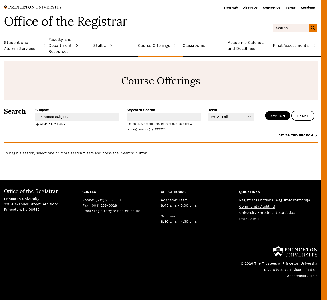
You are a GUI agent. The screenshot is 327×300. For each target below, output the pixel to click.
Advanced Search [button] (295, 135)
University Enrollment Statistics (267, 212)
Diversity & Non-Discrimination (291, 269)
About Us (250, 7)
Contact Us (271, 7)
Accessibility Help (302, 276)
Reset (303, 115)
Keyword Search (141, 110)
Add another (53, 124)
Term (212, 110)
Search (277, 115)
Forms (291, 7)
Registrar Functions (256, 200)
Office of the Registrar (66, 21)
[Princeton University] (33, 7)
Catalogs (308, 7)
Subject (42, 110)
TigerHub (231, 7)
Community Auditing (257, 206)
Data (247, 219)
